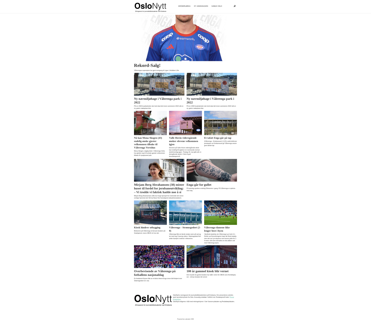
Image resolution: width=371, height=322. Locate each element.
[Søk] (234, 6)
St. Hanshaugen (201, 6)
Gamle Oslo (216, 6)
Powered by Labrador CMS (185, 319)
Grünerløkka (184, 6)
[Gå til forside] (150, 6)
